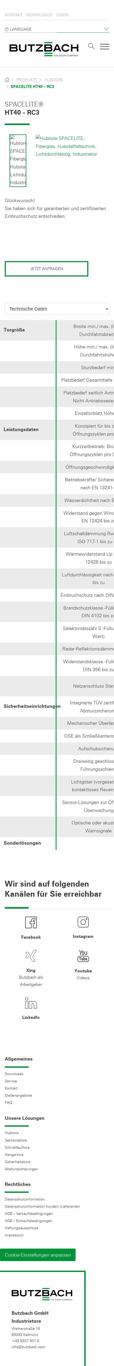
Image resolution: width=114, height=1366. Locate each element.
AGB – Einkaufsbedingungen (28, 1220)
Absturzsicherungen (21, 1169)
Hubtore (54, 79)
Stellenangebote (18, 1095)
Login (62, 14)
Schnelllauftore (17, 1147)
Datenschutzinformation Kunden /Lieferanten (42, 1206)
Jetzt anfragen (46, 268)
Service (11, 1081)
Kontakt (14, 14)
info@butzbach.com (28, 1346)
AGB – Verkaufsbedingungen (29, 1213)
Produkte (26, 79)
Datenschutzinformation (25, 1199)
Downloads (39, 14)
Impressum (14, 1235)
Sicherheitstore (17, 1161)
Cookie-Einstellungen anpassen (38, 1255)
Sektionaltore (16, 1140)
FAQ (8, 1102)
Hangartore (14, 1154)
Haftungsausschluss (21, 1227)
